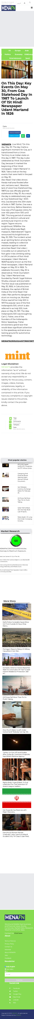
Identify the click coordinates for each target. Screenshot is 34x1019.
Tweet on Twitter (14, 135)
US (7, 51)
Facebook (16, 988)
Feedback (8, 958)
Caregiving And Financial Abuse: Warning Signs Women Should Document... (23, 477)
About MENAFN (10, 952)
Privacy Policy (9, 944)
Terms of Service (10, 941)
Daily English (10, 966)
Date (5, 126)
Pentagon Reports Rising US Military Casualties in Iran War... (16, 650)
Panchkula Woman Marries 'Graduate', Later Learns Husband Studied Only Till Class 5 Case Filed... (16, 834)
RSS (14, 1003)
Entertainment (12, 58)
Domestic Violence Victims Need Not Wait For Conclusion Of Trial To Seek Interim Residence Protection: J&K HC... (16, 670)
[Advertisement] (17, 28)
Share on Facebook (15, 132)
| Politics (7, 54)
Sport (26, 58)
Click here (18, 933)
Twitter (15, 991)
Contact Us (8, 947)
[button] (24, 3)
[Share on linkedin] (28, 136)
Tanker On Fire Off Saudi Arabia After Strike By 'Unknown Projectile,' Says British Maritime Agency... (16, 754)
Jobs (6, 955)
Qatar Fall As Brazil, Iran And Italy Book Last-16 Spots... (24, 510)
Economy (18, 54)
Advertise (8, 949)
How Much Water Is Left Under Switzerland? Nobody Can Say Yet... (16, 731)
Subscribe (19, 980)
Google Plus (17, 994)
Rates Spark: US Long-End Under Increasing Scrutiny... (25, 519)
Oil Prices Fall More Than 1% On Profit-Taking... (24, 500)
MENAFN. (14, 1013)
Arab (27, 51)
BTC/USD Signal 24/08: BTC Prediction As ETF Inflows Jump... (25, 466)
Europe (18, 51)
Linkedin (16, 1000)
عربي (19, 3)
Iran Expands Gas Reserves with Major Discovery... (15, 811)
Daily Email (16, 997)
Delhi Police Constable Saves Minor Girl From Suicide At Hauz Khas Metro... (16, 624)
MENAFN (6, 144)
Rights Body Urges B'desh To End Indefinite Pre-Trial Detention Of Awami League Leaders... (15, 784)
